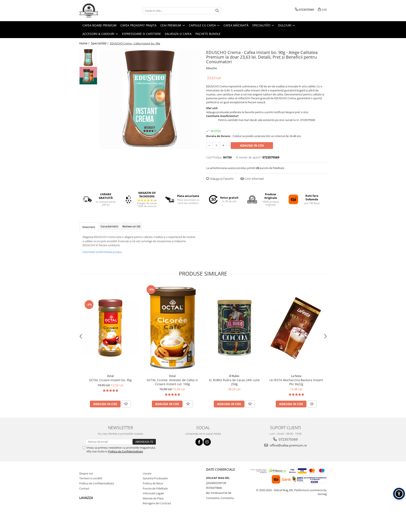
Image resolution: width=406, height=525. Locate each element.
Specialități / (100, 43)
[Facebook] (199, 442)
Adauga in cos (252, 145)
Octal (110, 376)
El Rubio (234, 376)
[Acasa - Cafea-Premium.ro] (100, 10)
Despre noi (86, 473)
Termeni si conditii (90, 478)
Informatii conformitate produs (102, 252)
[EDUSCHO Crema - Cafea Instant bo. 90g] (149, 99)
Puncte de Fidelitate (155, 488)
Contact (84, 488)
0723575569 (288, 439)
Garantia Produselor (155, 478)
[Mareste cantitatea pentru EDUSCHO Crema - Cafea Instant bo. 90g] (223, 145)
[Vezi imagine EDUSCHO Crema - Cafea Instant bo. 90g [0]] (88, 57)
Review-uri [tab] (131, 226)
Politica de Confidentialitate (125, 451)
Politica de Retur (153, 483)
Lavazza (86, 498)
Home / (84, 43)
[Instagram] (207, 442)
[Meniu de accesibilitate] (399, 494)
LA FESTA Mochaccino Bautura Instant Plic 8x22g (296, 382)
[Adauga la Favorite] (126, 404)
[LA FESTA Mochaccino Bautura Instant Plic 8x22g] (296, 328)
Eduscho (211, 68)
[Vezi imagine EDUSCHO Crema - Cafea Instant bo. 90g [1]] (88, 75)
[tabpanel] (149, 99)
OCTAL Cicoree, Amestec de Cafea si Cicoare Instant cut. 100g (172, 382)
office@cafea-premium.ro (288, 445)
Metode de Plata (153, 498)
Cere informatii (254, 179)
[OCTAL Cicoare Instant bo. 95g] (110, 328)
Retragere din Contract (157, 503)
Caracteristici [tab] (109, 226)
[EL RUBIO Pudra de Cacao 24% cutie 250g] (234, 328)
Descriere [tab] (88, 227)
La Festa (296, 376)
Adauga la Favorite (221, 179)
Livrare (147, 473)
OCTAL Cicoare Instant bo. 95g (110, 380)
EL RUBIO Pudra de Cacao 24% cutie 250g (234, 382)
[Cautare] (217, 10)
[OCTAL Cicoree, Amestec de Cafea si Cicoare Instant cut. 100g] (172, 328)
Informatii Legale (153, 493)
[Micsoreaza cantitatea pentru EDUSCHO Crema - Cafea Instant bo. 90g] (209, 145)
